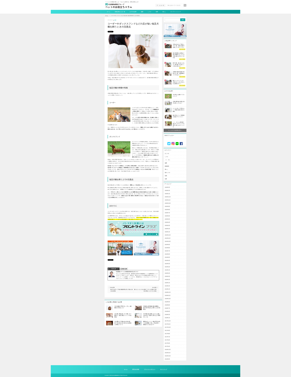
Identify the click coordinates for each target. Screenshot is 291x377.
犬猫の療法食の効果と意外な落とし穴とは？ (178, 102)
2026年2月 (167, 190)
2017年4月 (167, 346)
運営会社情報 (135, 369)
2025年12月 (168, 196)
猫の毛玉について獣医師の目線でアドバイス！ (178, 116)
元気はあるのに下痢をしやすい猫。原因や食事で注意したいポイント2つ (179, 46)
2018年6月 (167, 311)
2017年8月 (167, 333)
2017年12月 (168, 320)
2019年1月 (167, 289)
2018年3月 (167, 314)
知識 (166, 175)
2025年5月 (167, 219)
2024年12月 (168, 235)
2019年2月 (167, 285)
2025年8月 (167, 209)
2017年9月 (167, 330)
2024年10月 (168, 241)
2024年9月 (167, 244)
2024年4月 (167, 260)
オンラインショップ (176, 11)
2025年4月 (167, 222)
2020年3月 (167, 276)
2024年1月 (167, 270)
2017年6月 (167, 340)
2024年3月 (167, 263)
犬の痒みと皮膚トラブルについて (178, 95)
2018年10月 (168, 298)
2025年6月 (167, 216)
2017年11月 (167, 324)
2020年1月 (167, 282)
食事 (157, 11)
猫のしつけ (167, 172)
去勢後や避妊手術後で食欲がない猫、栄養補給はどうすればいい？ (179, 74)
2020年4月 (167, 273)
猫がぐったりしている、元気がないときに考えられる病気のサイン (179, 83)
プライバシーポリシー (149, 369)
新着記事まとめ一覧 (120, 11)
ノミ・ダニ (167, 159)
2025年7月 (167, 212)
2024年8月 (167, 247)
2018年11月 (167, 295)
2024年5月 (167, 257)
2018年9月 (167, 301)
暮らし (164, 11)
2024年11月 (167, 238)
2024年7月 (167, 251)
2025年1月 (167, 231)
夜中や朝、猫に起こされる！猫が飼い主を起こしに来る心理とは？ (179, 65)
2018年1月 (167, 317)
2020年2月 (167, 279)
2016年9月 (167, 359)
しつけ (149, 11)
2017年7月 (167, 336)
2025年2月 (167, 228)
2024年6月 (167, 254)
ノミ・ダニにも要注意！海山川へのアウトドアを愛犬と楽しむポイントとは (178, 124)
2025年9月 (167, 206)
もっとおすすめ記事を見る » (175, 130)
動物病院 (167, 166)
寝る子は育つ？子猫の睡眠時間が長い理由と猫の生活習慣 (121, 289)
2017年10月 (168, 327)
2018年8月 (167, 305)
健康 (142, 11)
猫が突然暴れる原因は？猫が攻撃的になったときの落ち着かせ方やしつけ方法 (179, 56)
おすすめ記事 (133, 11)
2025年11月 (167, 200)
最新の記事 (124, 268)
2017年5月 (167, 343)
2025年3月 (167, 225)
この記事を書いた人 (114, 268)
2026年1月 (167, 193)
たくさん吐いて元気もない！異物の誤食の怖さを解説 (178, 110)
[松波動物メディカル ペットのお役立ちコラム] (118, 5)
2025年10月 (168, 203)
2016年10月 (168, 355)
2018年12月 (168, 292)
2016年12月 (168, 349)
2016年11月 (167, 352)
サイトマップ (163, 369)
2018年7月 (167, 308)
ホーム (108, 11)
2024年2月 (167, 266)
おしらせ (167, 153)
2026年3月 (167, 187)
